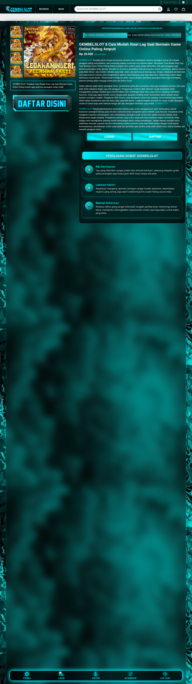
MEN (61, 9)
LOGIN (109, 136)
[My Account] (168, 8)
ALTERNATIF (130, 678)
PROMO (27, 678)
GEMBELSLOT (85, 60)
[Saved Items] (176, 8)
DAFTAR (155, 136)
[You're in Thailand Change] (183, 2)
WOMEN (44, 9)
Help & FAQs (170, 2)
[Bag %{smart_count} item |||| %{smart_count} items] (183, 8)
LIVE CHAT (165, 678)
